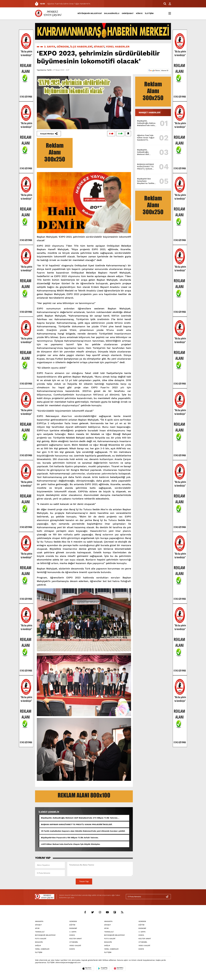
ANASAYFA (39, 921)
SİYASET (99, 46)
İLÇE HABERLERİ (81, 46)
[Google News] (158, 70)
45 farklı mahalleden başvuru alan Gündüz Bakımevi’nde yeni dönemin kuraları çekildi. (83, 831)
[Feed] (122, 912)
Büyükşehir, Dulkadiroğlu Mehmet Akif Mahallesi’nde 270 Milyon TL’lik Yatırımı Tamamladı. (79, 818)
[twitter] (92, 912)
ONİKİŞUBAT (128, 13)
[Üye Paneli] (168, 4)
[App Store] (87, 968)
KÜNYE (139, 13)
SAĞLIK (38, 945)
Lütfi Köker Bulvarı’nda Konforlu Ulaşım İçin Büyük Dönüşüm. (70, 844)
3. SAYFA (49, 46)
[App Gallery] (118, 968)
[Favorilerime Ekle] (128, 133)
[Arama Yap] (163, 4)
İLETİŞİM (149, 13)
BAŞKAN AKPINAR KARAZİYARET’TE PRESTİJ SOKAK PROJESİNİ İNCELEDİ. (76, 824)
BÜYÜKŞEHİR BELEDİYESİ (90, 13)
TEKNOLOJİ (39, 932)
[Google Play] (103, 968)
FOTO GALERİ (40, 938)
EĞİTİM (72, 925)
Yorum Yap (84, 881)
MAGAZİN (39, 942)
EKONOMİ (73, 928)
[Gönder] (168, 896)
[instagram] (99, 912)
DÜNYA (72, 935)
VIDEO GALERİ (75, 945)
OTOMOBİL (73, 942)
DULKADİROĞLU (111, 13)
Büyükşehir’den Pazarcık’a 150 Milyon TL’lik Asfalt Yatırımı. (69, 837)
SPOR (37, 928)
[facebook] (85, 912)
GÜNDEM (63, 46)
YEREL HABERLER (117, 46)
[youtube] (107, 912)
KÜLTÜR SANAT (75, 938)
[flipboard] (114, 912)
